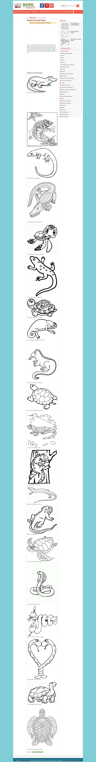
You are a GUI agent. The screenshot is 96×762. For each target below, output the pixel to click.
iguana (32, 49)
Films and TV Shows (66, 80)
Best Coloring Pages (37, 22)
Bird (63, 58)
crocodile (29, 51)
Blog (63, 60)
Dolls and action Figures (67, 73)
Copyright (68, 760)
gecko (49, 49)
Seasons (64, 105)
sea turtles (40, 49)
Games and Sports (66, 85)
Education (34, 12)
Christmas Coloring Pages (68, 64)
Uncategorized (65, 114)
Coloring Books (18, 12)
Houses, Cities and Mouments (69, 89)
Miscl (59, 12)
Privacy (64, 760)
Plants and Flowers (66, 100)
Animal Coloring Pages (33, 17)
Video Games (65, 116)
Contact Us (78, 760)
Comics (63, 69)
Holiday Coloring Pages (67, 87)
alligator (53, 49)
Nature (27, 12)
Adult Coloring (68, 12)
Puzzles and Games (66, 103)
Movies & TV (44, 12)
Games (53, 12)
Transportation (65, 112)
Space (63, 107)
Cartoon (63, 62)
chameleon (45, 49)
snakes (28, 49)
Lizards (53, 48)
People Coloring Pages (67, 96)
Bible (63, 55)
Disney (63, 71)
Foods (63, 82)
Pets (63, 98)
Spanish (63, 109)
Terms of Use (72, 760)
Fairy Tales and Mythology (68, 78)
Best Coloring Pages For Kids (24, 760)
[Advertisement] (42, 34)
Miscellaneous (65, 91)
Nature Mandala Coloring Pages (75, 24)
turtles (35, 49)
